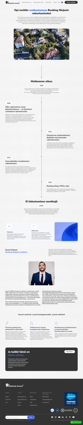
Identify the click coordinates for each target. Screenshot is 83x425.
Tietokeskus (33, 399)
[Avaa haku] (59, 2)
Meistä (55, 2)
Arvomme (8, 399)
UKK (31, 402)
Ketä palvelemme (37, 2)
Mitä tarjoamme (26, 2)
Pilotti (19, 405)
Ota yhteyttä (45, 402)
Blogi (31, 396)
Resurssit (48, 2)
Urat (6, 402)
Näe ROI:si (69, 352)
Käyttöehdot (45, 396)
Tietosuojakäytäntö (47, 399)
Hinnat (19, 402)
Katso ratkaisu (71, 2)
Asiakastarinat (33, 405)
